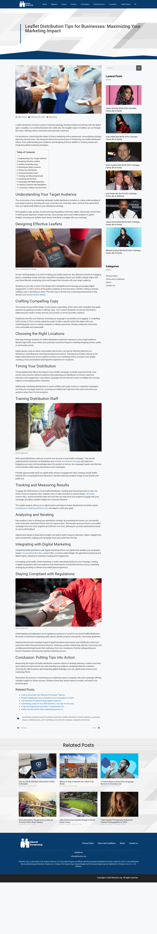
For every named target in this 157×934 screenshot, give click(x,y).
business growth (38, 717)
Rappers (54, 4)
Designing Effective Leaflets (29, 161)
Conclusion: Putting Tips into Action (32, 188)
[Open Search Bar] (135, 4)
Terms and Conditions (115, 279)
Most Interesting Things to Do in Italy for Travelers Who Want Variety (36, 821)
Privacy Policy (111, 276)
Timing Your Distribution (27, 170)
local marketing (84, 717)
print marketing (47, 720)
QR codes (90, 494)
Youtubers (113, 4)
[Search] (139, 68)
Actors (64, 4)
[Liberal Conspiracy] (26, 4)
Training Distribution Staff (28, 173)
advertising (26, 717)
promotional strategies (63, 720)
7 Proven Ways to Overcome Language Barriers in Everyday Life (117, 782)
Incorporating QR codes (32, 553)
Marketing (53, 117)
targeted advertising (81, 720)
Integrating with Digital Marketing (31, 182)
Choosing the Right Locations (29, 167)
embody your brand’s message (67, 461)
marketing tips (34, 720)
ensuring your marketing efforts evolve (31, 508)
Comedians (85, 4)
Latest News (125, 4)
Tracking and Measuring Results (30, 176)
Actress (74, 4)
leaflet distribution (70, 717)
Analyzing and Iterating (27, 179)
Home (44, 4)
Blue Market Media (37, 295)
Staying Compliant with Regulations (32, 185)
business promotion (54, 717)
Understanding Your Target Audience (32, 158)
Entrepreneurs (99, 4)
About (108, 282)
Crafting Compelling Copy (28, 164)
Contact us (110, 285)
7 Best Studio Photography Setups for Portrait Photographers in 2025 (117, 821)
